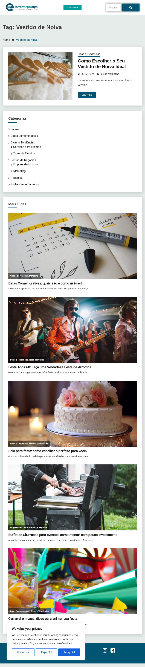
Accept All (69, 652)
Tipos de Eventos (24, 153)
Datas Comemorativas (24, 135)
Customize (23, 652)
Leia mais (87, 94)
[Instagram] (105, 650)
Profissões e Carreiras (25, 184)
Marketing (19, 171)
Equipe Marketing (109, 74)
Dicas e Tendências (89, 54)
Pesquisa (16, 177)
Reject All (46, 652)
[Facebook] (112, 650)
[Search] (131, 7)
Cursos (15, 129)
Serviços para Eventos (27, 147)
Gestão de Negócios (23, 160)
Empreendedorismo (25, 164)
